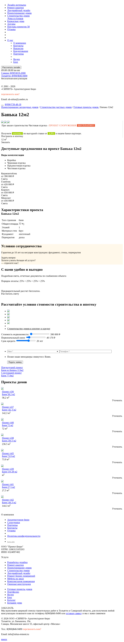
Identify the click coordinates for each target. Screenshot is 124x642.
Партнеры (18, 54)
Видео (16, 59)
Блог (15, 62)
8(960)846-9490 (14, 75)
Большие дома (14, 603)
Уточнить (117, 400)
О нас (10, 40)
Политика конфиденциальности (23, 536)
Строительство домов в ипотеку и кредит (28, 328)
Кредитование (20, 51)
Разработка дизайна (17, 562)
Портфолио (13, 592)
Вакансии (18, 48)
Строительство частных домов (56, 107)
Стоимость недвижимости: (15, 334)
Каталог (11, 600)
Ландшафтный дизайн (18, 10)
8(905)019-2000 (13, 73)
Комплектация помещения (21, 581)
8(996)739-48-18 (13, 104)
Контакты (18, 45)
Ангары (11, 24)
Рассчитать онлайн (11, 67)
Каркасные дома (15, 21)
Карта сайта (11, 542)
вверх (4, 639)
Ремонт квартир (15, 7)
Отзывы (11, 29)
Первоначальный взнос (13, 337)
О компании (19, 43)
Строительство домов (18, 16)
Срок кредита (8, 341)
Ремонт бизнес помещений (21, 576)
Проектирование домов (19, 13)
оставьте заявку (74, 613)
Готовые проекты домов (86, 107)
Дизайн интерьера (16, 5)
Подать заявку (15, 362)
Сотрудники (13, 522)
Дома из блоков (15, 18)
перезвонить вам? (10, 94)
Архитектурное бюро (18, 519)
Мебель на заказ (15, 578)
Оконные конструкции (19, 584)
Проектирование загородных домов (19, 107)
